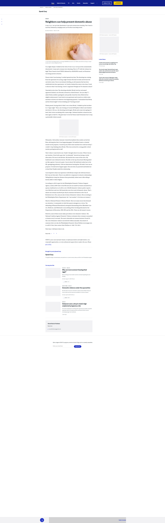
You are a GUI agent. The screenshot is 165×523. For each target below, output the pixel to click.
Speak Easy (43, 11)
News (52, 3)
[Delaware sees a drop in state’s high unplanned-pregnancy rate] (53, 308)
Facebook (51, 233)
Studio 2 (64, 267)
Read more (50, 326)
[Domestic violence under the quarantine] (53, 292)
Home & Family (48, 7)
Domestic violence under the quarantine (76, 288)
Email (56, 233)
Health (41, 7)
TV (68, 3)
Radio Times (65, 285)
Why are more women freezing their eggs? (74, 271)
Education (85, 3)
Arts (73, 3)
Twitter (54, 233)
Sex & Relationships (58, 7)
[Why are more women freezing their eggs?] (53, 274)
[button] (42, 520)
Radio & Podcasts (61, 3)
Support (92, 3)
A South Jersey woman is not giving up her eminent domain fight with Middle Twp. (108, 63)
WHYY (43, 3)
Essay (47, 18)
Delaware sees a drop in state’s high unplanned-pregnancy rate (74, 305)
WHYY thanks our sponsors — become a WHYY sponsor (67, 136)
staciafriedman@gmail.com (55, 329)
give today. (48, 244)
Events (78, 3)
